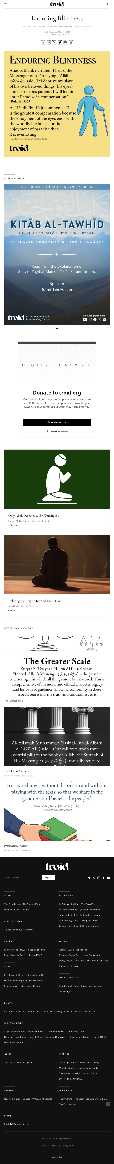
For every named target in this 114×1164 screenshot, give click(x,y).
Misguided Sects (90, 920)
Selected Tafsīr (35, 955)
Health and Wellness (14, 1042)
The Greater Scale (13, 700)
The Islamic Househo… (70, 1073)
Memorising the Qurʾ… (15, 955)
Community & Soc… (76, 1031)
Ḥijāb (29, 1062)
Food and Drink (98, 1037)
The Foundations (12, 904)
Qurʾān (8, 941)
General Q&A (65, 991)
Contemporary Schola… (97, 1098)
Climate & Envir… (56, 1031)
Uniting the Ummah (90, 915)
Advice (7, 929)
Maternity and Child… (88, 1068)
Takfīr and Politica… (89, 926)
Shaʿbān (104, 960)
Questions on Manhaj (90, 909)
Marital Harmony (67, 1068)
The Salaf (79, 1098)
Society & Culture (13, 1023)
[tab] (54, 328)
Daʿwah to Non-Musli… (87, 1011)
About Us (27, 1124)
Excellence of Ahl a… (14, 975)
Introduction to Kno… (69, 986)
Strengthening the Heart (73, 26)
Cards (29, 26)
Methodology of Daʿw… (61, 1011)
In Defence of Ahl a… (69, 904)
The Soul (89, 26)
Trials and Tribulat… (68, 915)
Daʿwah (8, 1003)
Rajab (95, 960)
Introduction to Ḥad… (36, 975)
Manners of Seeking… (91, 986)
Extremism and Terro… (78, 1037)
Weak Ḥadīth (33, 986)
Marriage (64, 1054)
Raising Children (12, 1098)
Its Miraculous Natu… (14, 949)
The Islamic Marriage (90, 1062)
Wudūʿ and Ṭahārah (78, 949)
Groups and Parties (68, 926)
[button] (5, 4)
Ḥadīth (7, 967)
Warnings (29, 929)
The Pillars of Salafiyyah (17, 771)
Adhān (62, 949)
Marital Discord (90, 1073)
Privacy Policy (68, 1145)
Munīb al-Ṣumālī (54, 26)
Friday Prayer (65, 960)
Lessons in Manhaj (68, 909)
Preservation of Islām (15, 845)
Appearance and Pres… (15, 1031)
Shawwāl (75, 966)
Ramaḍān (63, 966)
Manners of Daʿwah (38, 1011)
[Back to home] (57, 4)
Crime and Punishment (15, 1037)
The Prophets (65, 1098)
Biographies (65, 1090)
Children (9, 1090)
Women (8, 1054)
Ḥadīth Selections (34, 980)
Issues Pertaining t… (91, 955)
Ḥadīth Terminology (14, 980)
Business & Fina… (37, 1031)
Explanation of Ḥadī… (14, 986)
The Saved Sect (88, 904)
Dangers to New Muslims (16, 909)
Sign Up (48, 877)
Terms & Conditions (48, 1145)
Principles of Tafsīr (36, 949)
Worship (63, 941)
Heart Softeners (39, 26)
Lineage (26, 1098)
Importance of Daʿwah (15, 1011)
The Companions (67, 1104)
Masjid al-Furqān (12, 1124)
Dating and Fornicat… (55, 1037)
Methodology (66, 896)
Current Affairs (36, 1037)
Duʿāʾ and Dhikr (82, 960)
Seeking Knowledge (69, 978)
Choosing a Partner (68, 1062)
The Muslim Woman (14, 1062)
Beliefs (8, 896)
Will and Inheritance (42, 1098)
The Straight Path (31, 904)
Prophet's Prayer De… (69, 955)
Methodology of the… (69, 920)
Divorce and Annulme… (70, 1078)
